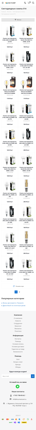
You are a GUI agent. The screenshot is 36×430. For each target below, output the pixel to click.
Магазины (18, 328)
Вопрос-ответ (18, 362)
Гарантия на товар (18, 349)
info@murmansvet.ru (19, 399)
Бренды (18, 364)
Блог (18, 359)
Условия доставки (18, 346)
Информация (18, 336)
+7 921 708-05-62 (19, 395)
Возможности (18, 352)
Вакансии (18, 326)
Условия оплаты (18, 344)
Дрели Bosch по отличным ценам (14, 305)
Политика (18, 331)
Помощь (18, 341)
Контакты (18, 339)
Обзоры (18, 367)
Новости (18, 321)
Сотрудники (18, 323)
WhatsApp (17, 386)
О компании (18, 318)
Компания (18, 315)
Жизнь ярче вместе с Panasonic (13, 303)
